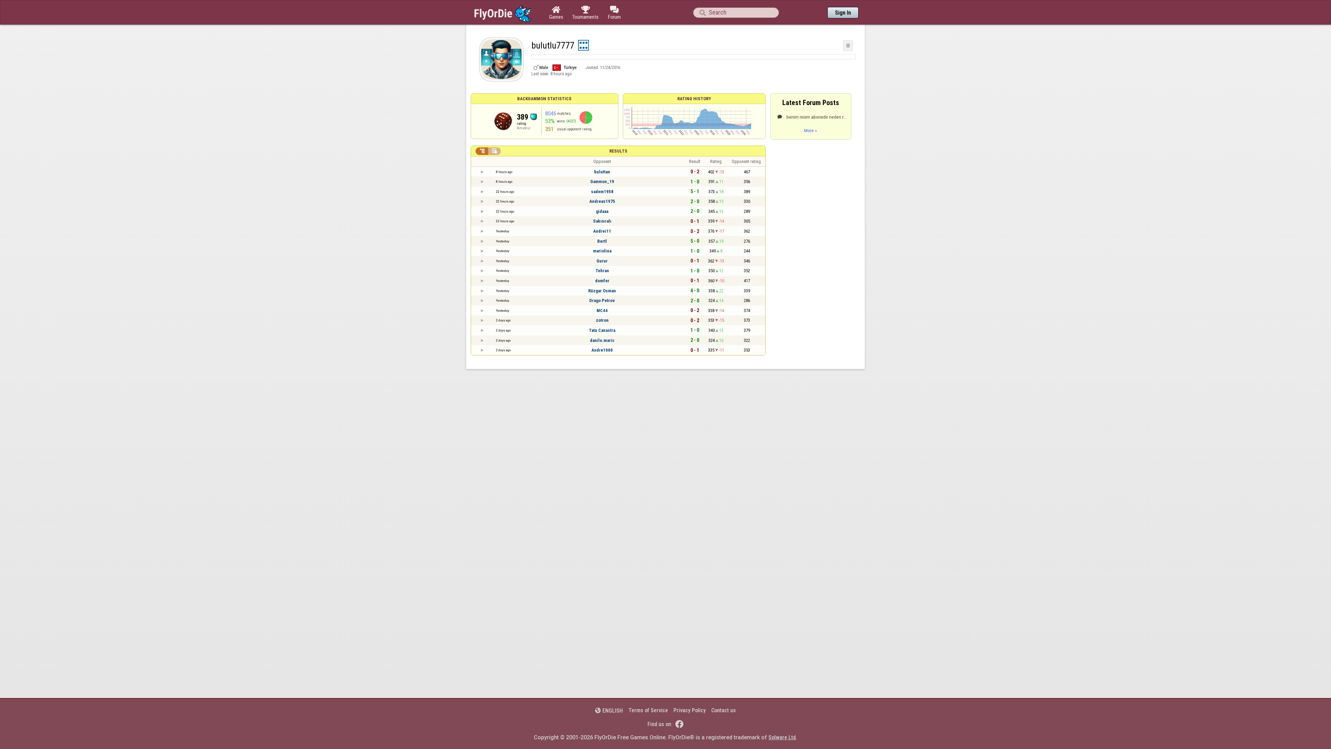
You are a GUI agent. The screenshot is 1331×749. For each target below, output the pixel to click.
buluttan (602, 171)
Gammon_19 (602, 181)
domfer (602, 280)
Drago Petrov (602, 300)
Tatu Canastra (602, 330)
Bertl (602, 241)
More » (810, 130)
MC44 (602, 310)
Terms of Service (648, 710)
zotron (602, 320)
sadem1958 (602, 191)
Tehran (602, 270)
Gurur (602, 261)
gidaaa (602, 211)
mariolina (602, 250)
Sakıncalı (602, 221)
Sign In (843, 12)
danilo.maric (602, 340)
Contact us (723, 710)
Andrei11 (602, 231)
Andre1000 (602, 350)
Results (618, 151)
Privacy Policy (689, 710)
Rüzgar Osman (602, 290)
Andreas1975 (602, 201)
